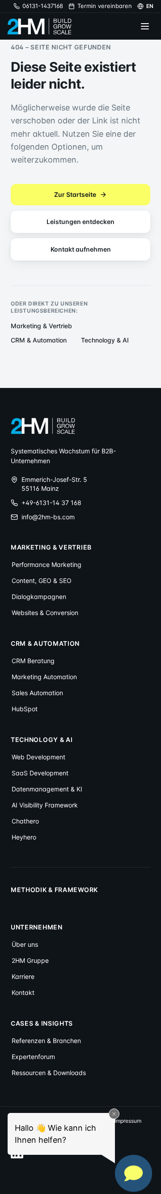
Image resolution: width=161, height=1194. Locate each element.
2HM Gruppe (30, 960)
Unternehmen (37, 927)
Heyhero (24, 837)
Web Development (38, 757)
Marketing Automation (44, 677)
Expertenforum (33, 1056)
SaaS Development (40, 773)
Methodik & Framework (54, 889)
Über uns (25, 944)
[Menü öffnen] (145, 26)
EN (150, 6)
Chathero (25, 821)
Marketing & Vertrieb (41, 326)
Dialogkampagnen (39, 596)
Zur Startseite (75, 194)
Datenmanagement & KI (47, 789)
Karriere (23, 976)
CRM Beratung (33, 660)
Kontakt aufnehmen (81, 249)
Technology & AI (105, 340)
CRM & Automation (39, 340)
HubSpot (25, 709)
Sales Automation (37, 693)
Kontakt (23, 992)
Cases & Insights (42, 1023)
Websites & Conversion (45, 612)
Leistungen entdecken (80, 221)
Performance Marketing (46, 564)
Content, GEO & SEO (42, 580)
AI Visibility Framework (45, 805)
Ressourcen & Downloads (49, 1072)
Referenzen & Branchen (46, 1040)
